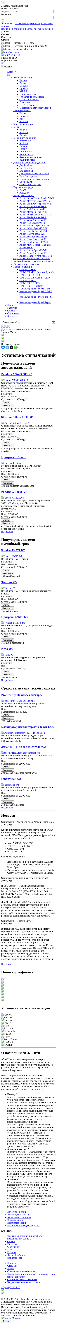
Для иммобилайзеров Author (34, 173)
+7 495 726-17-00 (12, 55)
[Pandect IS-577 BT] (11, 556)
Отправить (6, 34)
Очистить (6, 37)
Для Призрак (26, 170)
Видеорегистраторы (23, 195)
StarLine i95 (9, 582)
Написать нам (14, 1258)
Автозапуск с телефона (19, 1217)
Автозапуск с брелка (18, 1214)
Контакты (12, 316)
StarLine (23, 86)
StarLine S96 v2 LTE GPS (17, 417)
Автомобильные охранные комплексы (33, 261)
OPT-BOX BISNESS (30, 275)
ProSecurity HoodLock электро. (21, 694)
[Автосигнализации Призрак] (2, 338)
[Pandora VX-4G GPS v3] (14, 380)
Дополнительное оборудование (29, 162)
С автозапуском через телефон (35, 107)
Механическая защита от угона (23, 1225)
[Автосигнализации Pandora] (2, 335)
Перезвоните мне (10, 60)
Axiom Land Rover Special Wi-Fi (35, 203)
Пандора (11, 1263)
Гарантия (12, 308)
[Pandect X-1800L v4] (12, 497)
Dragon (23, 146)
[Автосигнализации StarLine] (2, 341)
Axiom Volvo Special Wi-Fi (32, 220)
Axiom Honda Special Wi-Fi (33, 250)
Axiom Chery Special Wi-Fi (32, 234)
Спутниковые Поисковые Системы (31, 258)
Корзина (11, 1252)
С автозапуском (27, 94)
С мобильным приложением (22, 1279)
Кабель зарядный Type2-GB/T (34, 288)
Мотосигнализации (23, 124)
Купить (5, 402)
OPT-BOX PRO (27, 280)
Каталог (11, 72)
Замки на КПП (27, 160)
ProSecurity (25, 140)
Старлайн (12, 1265)
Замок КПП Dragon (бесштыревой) (24, 746)
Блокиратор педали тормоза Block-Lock (27, 726)
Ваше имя (6, 14)
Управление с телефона (31, 96)
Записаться (7, 405)
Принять (6, 1321)
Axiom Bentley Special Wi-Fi (33, 242)
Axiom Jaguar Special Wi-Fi (33, 236)
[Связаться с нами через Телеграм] (8, 326)
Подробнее (7, 531)
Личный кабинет (16, 1255)
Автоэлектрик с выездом (26, 264)
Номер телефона (9, 8)
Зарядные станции (23, 266)
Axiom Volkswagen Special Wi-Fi (35, 214)
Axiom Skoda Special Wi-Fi (33, 217)
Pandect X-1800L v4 (14, 491)
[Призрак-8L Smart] (11, 463)
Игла (21, 118)
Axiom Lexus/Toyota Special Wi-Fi (36, 198)
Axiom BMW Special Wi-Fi (33, 206)
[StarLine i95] (8, 588)
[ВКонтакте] (3, 347)
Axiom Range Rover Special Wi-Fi (36, 255)
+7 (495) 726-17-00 (10, 1287)
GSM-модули (26, 181)
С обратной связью (29, 99)
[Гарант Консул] (10, 784)
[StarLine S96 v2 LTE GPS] (15, 423)
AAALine (24, 192)
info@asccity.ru (11, 52)
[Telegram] (7, 347)
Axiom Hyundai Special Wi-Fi (34, 225)
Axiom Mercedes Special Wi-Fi (34, 201)
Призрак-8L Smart (13, 457)
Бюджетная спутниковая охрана (23, 1282)
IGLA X (23, 91)
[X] (11, 347)
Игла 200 (7, 648)
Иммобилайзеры (22, 110)
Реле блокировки (28, 176)
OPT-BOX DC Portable (31, 286)
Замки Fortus (26, 151)
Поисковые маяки (16, 1223)
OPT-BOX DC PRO (29, 283)
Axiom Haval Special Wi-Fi (32, 239)
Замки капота (26, 154)
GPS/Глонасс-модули (30, 184)
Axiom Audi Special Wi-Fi (32, 209)
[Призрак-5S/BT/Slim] (13, 622)
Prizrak (10, 1268)
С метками (25, 102)
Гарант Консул (11, 778)
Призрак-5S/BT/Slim (14, 617)
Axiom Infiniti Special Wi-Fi (33, 228)
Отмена (5, 40)
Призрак (23, 88)
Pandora (23, 80)
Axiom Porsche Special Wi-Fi (33, 231)
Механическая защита (24, 138)
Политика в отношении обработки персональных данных (25, 1237)
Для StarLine (25, 168)
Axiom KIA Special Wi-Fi (32, 223)
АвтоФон (24, 135)
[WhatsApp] (16, 347)
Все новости (7, 964)
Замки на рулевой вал (30, 157)
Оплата (11, 310)
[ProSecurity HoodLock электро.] (18, 701)
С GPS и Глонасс (28, 105)
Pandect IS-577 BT (13, 550)
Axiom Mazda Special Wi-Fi (33, 212)
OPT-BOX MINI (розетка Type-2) (36, 272)
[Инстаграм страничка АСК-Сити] (2, 326)
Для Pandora (25, 165)
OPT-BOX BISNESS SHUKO (34, 277)
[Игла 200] (7, 654)
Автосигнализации (23, 77)
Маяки (16, 127)
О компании (13, 313)
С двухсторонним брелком (21, 1271)
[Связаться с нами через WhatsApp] (5, 326)
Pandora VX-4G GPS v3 (16, 374)
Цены (10, 305)
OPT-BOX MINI (27, 269)
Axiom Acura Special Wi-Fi (32, 253)
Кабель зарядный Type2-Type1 (35, 302)
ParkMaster (24, 190)
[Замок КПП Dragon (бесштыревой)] (20, 752)
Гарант (23, 149)
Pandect (23, 83)
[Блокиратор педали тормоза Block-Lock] (23, 733)
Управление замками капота (34, 179)
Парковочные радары (24, 187)
